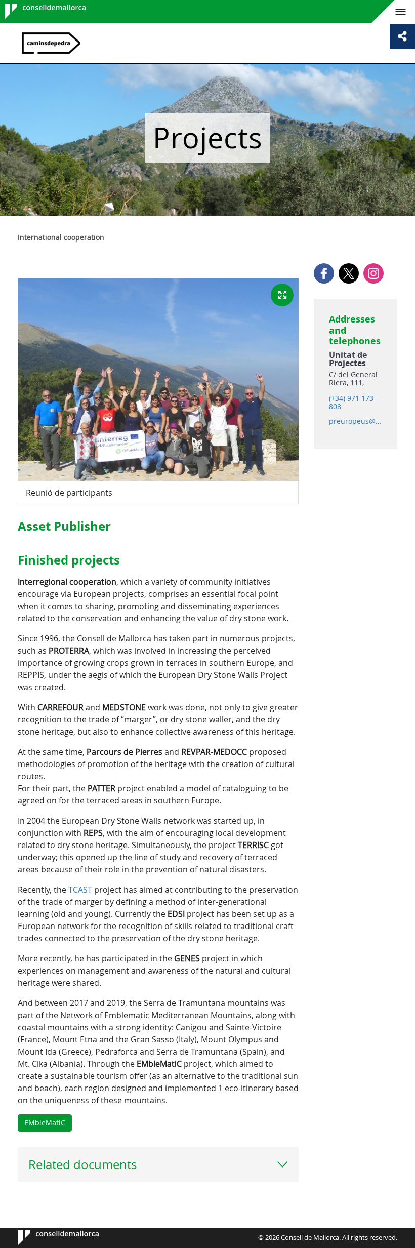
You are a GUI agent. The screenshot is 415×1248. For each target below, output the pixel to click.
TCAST (80, 889)
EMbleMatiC (44, 1123)
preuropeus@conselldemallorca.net (355, 421)
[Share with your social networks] (402, 36)
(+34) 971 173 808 (351, 402)
